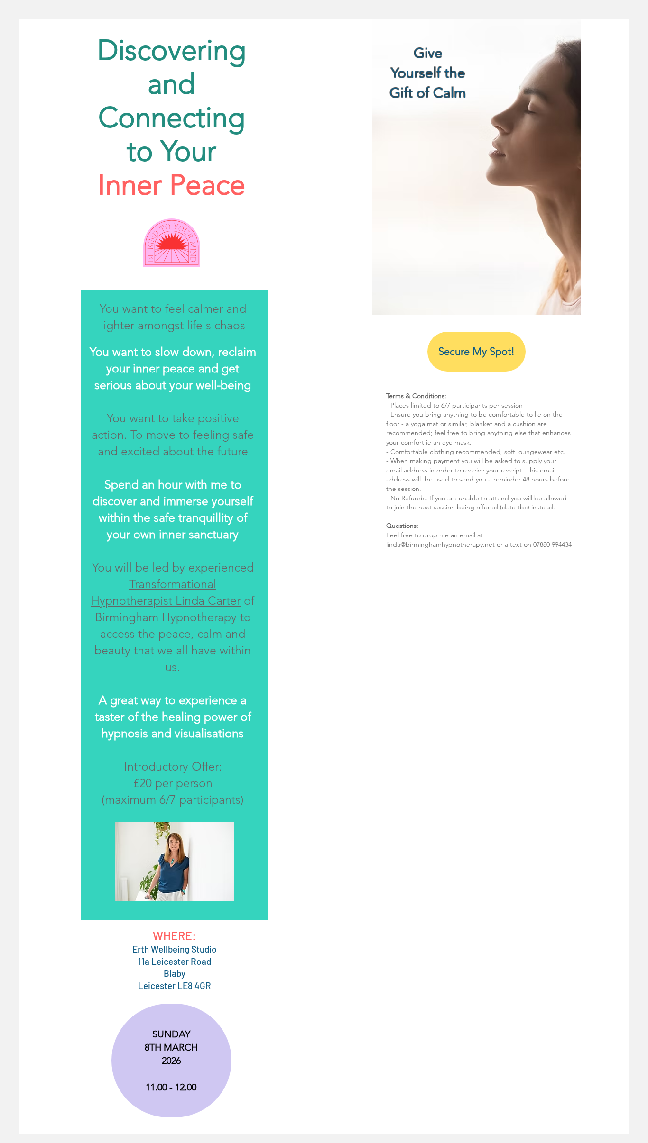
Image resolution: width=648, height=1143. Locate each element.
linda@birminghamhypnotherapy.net (440, 544)
